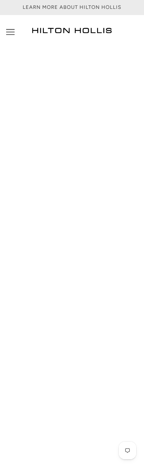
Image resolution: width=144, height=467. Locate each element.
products (88, 149)
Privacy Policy (72, 334)
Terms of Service (72, 346)
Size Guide (72, 323)
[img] (46, 248)
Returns (72, 311)
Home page (82, 141)
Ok (116, 422)
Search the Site (72, 358)
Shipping (72, 299)
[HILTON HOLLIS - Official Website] (72, 32)
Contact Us (72, 287)
